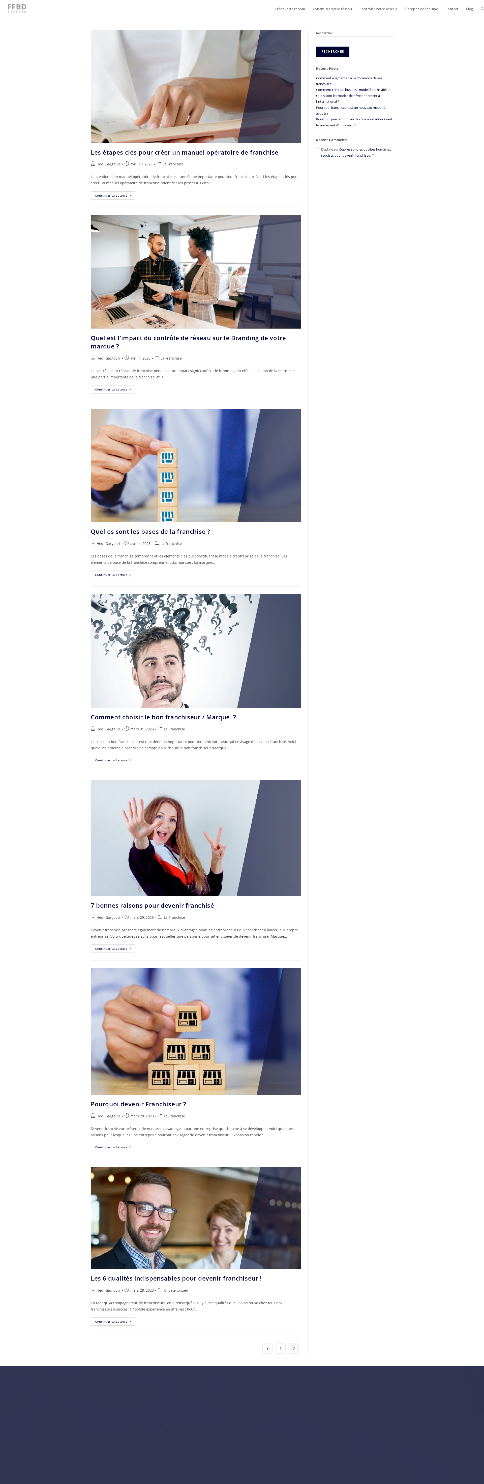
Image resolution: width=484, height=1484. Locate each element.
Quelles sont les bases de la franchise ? (150, 531)
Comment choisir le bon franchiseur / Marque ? (163, 717)
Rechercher (324, 33)
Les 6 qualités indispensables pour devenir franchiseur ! (176, 1278)
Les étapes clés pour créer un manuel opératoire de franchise (185, 152)
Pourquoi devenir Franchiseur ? (138, 1104)
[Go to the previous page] (267, 1349)
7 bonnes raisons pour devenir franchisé (152, 905)
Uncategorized (176, 1290)
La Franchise (173, 164)
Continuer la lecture (115, 194)
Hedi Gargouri (108, 164)
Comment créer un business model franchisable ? (353, 89)
